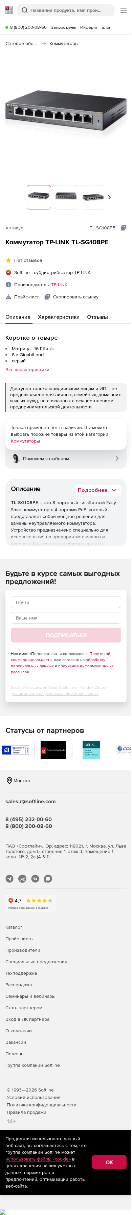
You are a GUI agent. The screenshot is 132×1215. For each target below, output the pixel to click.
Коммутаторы (25, 441)
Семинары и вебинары (30, 996)
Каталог (13, 927)
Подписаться (66, 635)
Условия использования (34, 1097)
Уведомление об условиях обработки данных (55, 693)
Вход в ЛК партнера (27, 1019)
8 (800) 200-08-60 (28, 27)
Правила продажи (26, 1112)
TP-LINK (59, 284)
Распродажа (18, 984)
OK (109, 1162)
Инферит (88, 27)
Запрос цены (63, 27)
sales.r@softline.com (30, 801)
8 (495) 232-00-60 (28, 819)
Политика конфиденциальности (41, 1104)
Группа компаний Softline (32, 1065)
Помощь (14, 1053)
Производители (22, 950)
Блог (106, 27)
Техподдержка (21, 973)
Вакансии (15, 1042)
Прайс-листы (19, 938)
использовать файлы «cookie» (38, 1159)
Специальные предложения (36, 961)
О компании (18, 1030)
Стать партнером (23, 1007)
